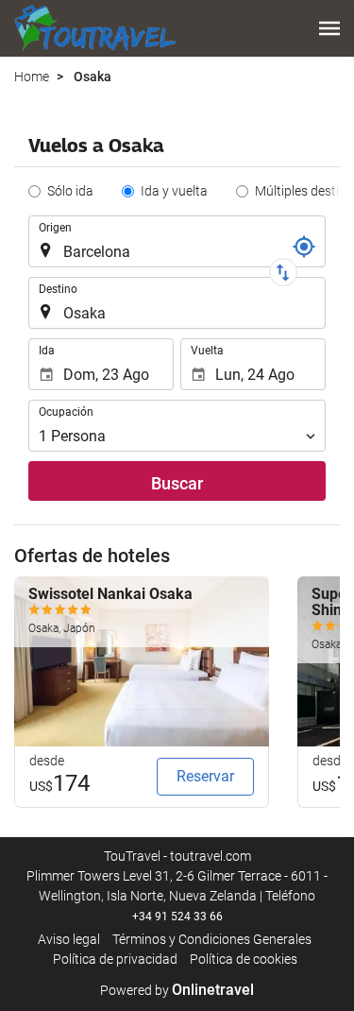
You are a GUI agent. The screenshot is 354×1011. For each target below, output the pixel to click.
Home (31, 76)
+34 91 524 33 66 (177, 916)
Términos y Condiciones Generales (212, 939)
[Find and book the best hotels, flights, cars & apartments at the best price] (95, 28)
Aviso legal (69, 939)
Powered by (177, 990)
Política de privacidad (115, 959)
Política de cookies (243, 959)
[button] (329, 28)
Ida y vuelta (174, 190)
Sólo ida (70, 190)
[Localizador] (304, 246)
